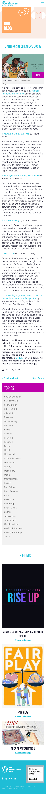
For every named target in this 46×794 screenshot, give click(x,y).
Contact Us (31, 786)
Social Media (10, 507)
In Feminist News (12, 458)
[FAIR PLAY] (23, 676)
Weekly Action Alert (13, 528)
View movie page (23, 640)
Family (7, 429)
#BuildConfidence (12, 396)
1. (15, 133)
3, (10, 220)
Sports (7, 512)
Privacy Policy (19, 786)
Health (7, 450)
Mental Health (11, 479)
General (8, 446)
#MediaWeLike (11, 400)
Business (8, 417)
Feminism (8, 442)
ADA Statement (6, 786)
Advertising (9, 413)
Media (7, 475)
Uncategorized (11, 524)
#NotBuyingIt (10, 405)
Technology (10, 520)
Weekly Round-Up (13, 532)
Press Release (11, 491)
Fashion (8, 433)
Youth (7, 536)
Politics (7, 483)
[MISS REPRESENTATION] (23, 732)
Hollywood (9, 454)
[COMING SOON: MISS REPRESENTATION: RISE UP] (23, 595)
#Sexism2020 (10, 409)
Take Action (10, 516)
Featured (8, 438)
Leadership (9, 462)
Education (9, 425)
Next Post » (38, 378)
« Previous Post (10, 378)
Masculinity (9, 471)
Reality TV (9, 499)
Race (6, 495)
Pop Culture (10, 487)
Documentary (10, 421)
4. (8, 253)
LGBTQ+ (8, 466)
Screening (9, 503)
